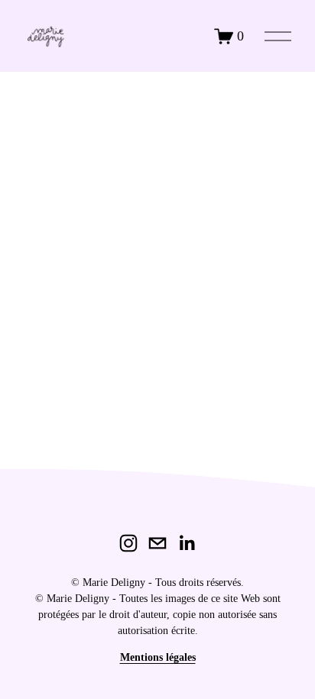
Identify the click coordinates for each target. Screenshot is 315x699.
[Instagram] (128, 543)
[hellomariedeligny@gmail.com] (157, 543)
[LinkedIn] (186, 543)
